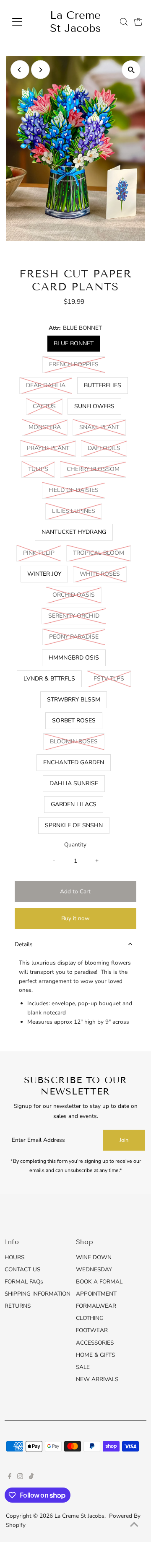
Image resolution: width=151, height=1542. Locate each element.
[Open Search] (124, 22)
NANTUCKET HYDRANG (74, 532)
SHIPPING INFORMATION (37, 1294)
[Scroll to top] (134, 1525)
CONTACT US (22, 1269)
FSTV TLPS (112, 678)
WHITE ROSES (103, 573)
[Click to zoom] (131, 69)
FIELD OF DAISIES (77, 490)
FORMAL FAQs (24, 1282)
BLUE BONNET (74, 343)
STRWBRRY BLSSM (73, 700)
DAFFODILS (107, 448)
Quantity (75, 845)
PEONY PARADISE (77, 636)
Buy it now (75, 918)
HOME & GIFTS (95, 1355)
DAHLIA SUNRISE (73, 783)
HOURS (14, 1257)
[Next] (40, 69)
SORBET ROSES (74, 720)
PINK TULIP (42, 552)
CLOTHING (90, 1318)
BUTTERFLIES (102, 385)
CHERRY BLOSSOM (96, 469)
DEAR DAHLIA (49, 385)
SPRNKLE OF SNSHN (74, 825)
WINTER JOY (44, 574)
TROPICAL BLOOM (102, 552)
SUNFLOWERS (94, 406)
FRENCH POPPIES (77, 364)
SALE (83, 1367)
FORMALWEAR (96, 1306)
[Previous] (19, 69)
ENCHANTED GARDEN (73, 762)
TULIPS (41, 469)
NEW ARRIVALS (97, 1379)
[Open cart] (138, 22)
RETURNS (18, 1306)
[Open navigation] (22, 21)
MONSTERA (48, 427)
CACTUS (47, 406)
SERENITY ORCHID (77, 615)
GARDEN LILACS (73, 804)
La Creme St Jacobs (75, 22)
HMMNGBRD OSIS (74, 658)
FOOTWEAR (92, 1330)
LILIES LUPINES (77, 511)
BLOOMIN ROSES (77, 741)
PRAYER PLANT (51, 448)
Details (24, 944)
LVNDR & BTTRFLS (49, 679)
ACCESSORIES (95, 1343)
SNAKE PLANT (102, 427)
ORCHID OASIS (77, 594)
